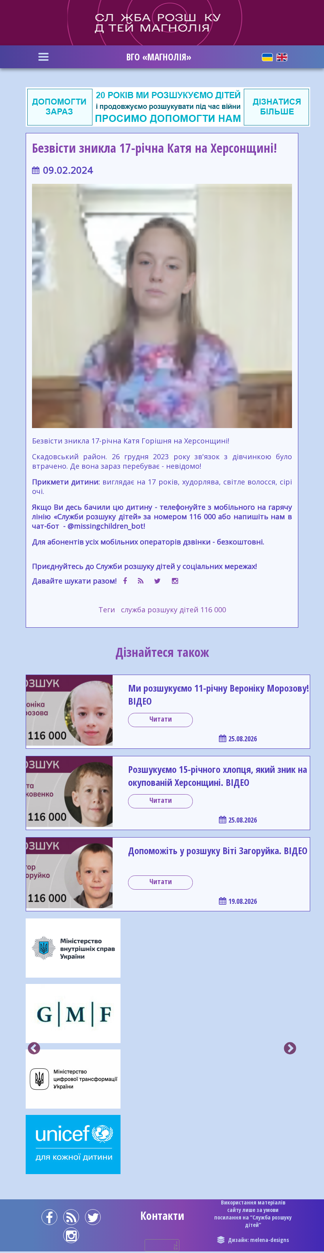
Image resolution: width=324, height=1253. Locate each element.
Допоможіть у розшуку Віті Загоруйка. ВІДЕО (217, 850)
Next (290, 1049)
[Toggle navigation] (43, 56)
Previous (34, 1049)
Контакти (162, 1215)
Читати (160, 719)
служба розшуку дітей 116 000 (173, 609)
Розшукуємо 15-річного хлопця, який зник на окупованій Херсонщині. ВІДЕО (217, 776)
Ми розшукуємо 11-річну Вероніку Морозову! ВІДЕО (218, 694)
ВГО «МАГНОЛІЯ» (158, 56)
